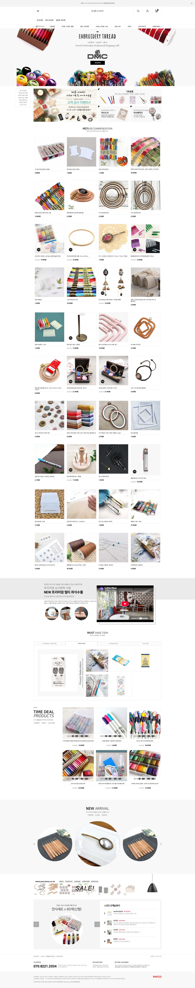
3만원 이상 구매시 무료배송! (97, 3)
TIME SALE (41, 26)
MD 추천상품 (23, 90)
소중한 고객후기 (23, 102)
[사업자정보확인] (57, 979)
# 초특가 (44, 723)
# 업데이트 (104, 815)
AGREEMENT (59, 956)
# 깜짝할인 (36, 723)
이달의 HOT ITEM (23, 93)
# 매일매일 (90, 815)
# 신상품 (97, 815)
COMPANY (36, 956)
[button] (159, 2)
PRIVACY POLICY (50, 956)
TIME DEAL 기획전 (23, 97)
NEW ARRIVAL (23, 100)
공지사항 (40, 20)
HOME (152, 956)
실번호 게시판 (60, 20)
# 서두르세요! (51, 723)
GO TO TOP (23, 105)
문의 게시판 (49, 20)
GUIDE (42, 956)
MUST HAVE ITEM (23, 95)
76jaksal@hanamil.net (87, 979)
